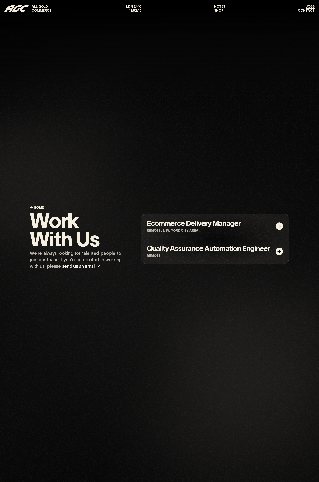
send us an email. (79, 266)
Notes (219, 6)
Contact (306, 10)
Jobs (310, 6)
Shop (218, 10)
